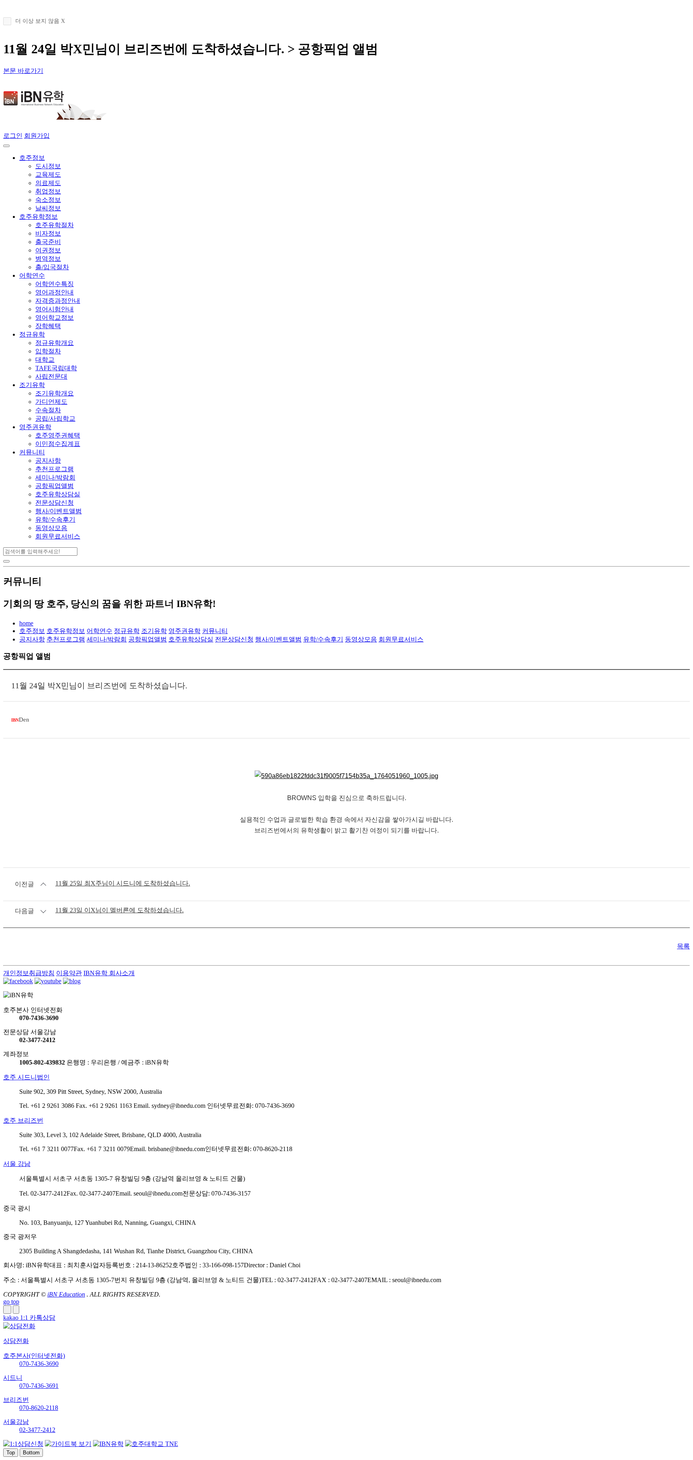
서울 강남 (16, 1163)
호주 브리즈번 (23, 1120)
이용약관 (69, 973)
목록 (683, 946)
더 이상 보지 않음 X (40, 21)
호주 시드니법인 (26, 1077)
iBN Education (66, 1294)
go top (11, 1301)
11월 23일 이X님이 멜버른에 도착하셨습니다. (119, 910)
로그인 (12, 135)
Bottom (31, 1453)
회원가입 (37, 135)
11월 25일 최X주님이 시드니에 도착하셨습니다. (122, 883)
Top (10, 1453)
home (26, 623)
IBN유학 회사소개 (109, 973)
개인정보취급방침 (29, 973)
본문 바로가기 (23, 70)
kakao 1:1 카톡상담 (29, 1317)
